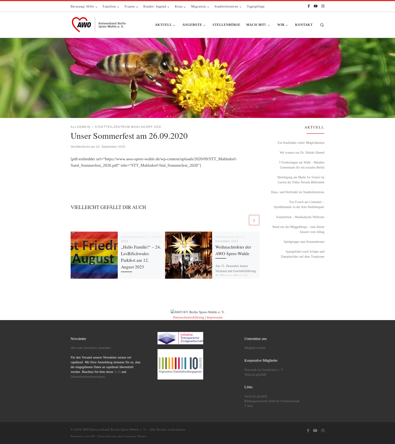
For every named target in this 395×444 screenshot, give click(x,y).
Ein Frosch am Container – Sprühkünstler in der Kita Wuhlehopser (299, 204)
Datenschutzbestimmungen (88, 376)
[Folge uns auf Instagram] (322, 6)
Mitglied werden (255, 348)
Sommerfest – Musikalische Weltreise (300, 217)
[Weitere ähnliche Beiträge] (254, 220)
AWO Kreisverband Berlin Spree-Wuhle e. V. (114, 429)
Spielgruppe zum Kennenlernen (304, 241)
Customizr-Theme (135, 436)
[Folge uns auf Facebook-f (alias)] (309, 6)
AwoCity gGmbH (255, 396)
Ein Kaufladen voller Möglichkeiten (301, 142)
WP (93, 436)
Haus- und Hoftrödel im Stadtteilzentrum (297, 192)
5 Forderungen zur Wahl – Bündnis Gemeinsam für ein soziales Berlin (301, 164)
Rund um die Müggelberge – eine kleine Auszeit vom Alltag (298, 229)
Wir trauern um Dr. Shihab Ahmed (302, 152)
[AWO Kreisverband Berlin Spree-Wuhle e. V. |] (99, 23)
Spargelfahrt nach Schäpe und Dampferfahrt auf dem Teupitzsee (302, 254)
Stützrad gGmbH (255, 374)
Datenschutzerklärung (188, 317)
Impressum (214, 317)
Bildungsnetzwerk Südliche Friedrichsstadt (271, 401)
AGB (117, 372)
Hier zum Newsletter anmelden (91, 348)
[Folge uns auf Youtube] (316, 6)
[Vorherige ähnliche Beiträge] (243, 220)
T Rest (248, 406)
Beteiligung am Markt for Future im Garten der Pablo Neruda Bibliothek (301, 179)
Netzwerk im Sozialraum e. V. (263, 370)
